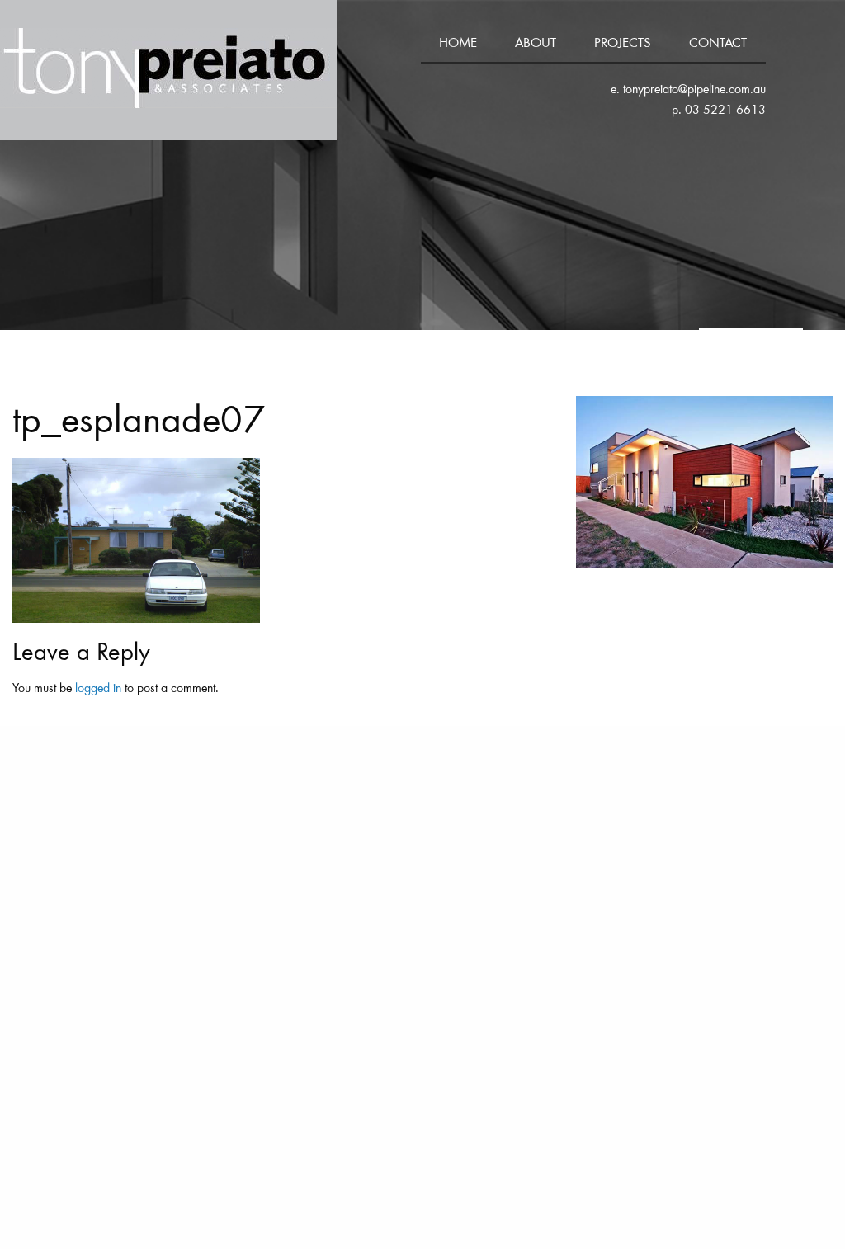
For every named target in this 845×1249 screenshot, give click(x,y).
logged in (98, 688)
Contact (718, 44)
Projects (622, 44)
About (535, 44)
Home (458, 44)
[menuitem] (459, 45)
